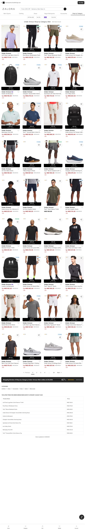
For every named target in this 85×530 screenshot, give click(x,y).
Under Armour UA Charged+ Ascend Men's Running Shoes (16, 412)
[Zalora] (8, 9)
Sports (26, 388)
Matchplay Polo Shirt (7, 429)
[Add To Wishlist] (18, 53)
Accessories (15, 388)
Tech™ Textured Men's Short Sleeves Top (12, 433)
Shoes (9, 388)
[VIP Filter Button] (46, 17)
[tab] (7, 13)
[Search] (65, 9)
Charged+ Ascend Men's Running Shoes (12, 419)
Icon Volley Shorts (7, 426)
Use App (81, 2)
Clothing (4, 388)
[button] (42, 2)
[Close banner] (1, 2)
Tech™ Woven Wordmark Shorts (10, 409)
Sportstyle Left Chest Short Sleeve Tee (12, 423)
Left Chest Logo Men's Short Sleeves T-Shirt (13, 402)
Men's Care (32, 388)
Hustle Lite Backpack (8, 416)
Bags (21, 388)
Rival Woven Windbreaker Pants (10, 405)
